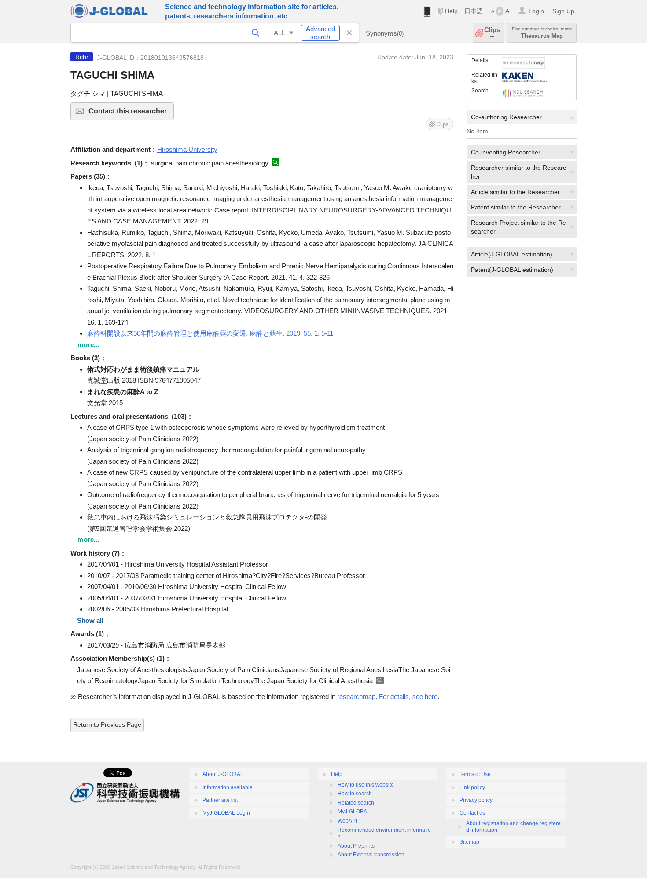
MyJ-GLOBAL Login (226, 813)
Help (451, 11)
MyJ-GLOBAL (354, 811)
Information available (227, 787)
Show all (90, 620)
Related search (356, 803)
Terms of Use (475, 774)
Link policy (472, 787)
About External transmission (371, 855)
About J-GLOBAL (222, 774)
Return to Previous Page (107, 724)
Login (536, 11)
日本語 (473, 11)
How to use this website (366, 785)
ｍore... (88, 344)
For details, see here (408, 696)
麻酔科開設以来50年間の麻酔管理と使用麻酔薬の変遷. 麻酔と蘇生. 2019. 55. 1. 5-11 (210, 333)
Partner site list (220, 800)
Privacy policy (476, 800)
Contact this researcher (131, 113)
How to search (355, 793)
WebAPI (347, 821)
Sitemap (469, 842)
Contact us (472, 813)
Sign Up (563, 11)
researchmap (356, 696)
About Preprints (356, 846)
